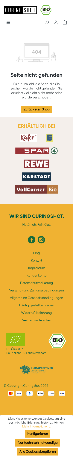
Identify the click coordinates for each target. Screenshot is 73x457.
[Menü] (8, 22)
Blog (36, 253)
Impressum (36, 268)
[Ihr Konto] (55, 22)
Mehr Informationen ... (36, 426)
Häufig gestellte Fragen (36, 305)
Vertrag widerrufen (36, 320)
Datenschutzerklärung (36, 283)
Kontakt (36, 260)
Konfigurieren (37, 434)
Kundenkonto (36, 275)
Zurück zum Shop (37, 109)
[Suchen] (46, 22)
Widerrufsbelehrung (36, 313)
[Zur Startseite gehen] (20, 10)
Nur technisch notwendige (38, 442)
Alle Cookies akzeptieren (37, 451)
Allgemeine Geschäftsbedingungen (36, 298)
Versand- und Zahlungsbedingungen (36, 290)
